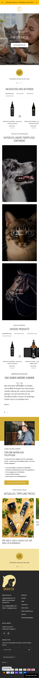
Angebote (30, 93)
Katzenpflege (19, 333)
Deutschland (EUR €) (8, 657)
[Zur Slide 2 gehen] (6, 412)
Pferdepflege (32, 333)
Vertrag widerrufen (31, 675)
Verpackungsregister (27, 617)
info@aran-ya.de (12, 608)
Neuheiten (20, 93)
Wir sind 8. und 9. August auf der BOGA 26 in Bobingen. (17, 541)
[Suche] (6, 9)
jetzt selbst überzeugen (16, 482)
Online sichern (19, 45)
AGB (22, 601)
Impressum (24, 604)
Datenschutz (24, 608)
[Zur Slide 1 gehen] (4, 412)
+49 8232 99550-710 (10, 606)
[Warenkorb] (36, 9)
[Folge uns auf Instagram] (8, 633)
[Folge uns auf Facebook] (4, 633)
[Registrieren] (29, 649)
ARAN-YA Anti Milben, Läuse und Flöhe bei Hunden (12, 122)
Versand (23, 614)
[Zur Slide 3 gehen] (20, 566)
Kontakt (23, 598)
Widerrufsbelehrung (27, 611)
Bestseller (10, 93)
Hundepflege (7, 333)
